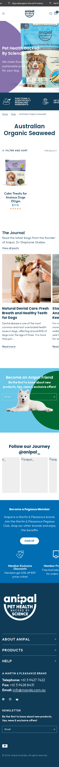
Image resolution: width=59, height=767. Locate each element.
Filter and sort (17, 150)
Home (5, 114)
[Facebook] (5, 699)
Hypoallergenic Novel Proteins (24, 3)
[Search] (50, 13)
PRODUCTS (12, 650)
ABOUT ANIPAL (16, 639)
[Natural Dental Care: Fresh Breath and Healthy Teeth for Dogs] (26, 278)
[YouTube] (19, 700)
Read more (8, 346)
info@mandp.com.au (29, 690)
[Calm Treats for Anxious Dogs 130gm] (15, 172)
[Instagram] (12, 699)
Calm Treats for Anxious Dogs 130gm (15, 197)
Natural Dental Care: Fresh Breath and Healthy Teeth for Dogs (25, 313)
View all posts (10, 248)
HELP (7, 661)
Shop (13, 114)
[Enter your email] (54, 396)
